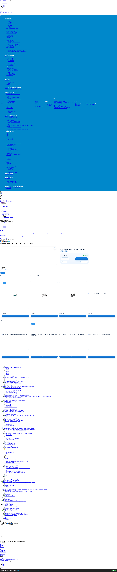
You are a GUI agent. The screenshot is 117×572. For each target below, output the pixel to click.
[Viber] (6, 241)
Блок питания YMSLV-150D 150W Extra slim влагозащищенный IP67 (6, 350)
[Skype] (8, 241)
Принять (114, 570)
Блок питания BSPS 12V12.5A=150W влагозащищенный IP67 (92, 350)
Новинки (9, 523)
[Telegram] (9, 241)
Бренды (1, 555)
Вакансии (1, 546)
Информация (2, 548)
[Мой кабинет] (0, 15)
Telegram (3, 565)
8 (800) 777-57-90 (3, 0)
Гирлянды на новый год (59, 233)
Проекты (1, 545)
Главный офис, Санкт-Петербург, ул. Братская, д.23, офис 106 (10, 559)
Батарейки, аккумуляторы (51, 233)
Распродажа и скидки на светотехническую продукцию (79, 233)
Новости (1, 544)
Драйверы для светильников (26, 236)
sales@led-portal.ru (4, 222)
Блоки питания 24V (13, 236)
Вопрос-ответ (2, 554)
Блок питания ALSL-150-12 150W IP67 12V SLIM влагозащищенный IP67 (63, 350)
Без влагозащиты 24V (3, 238)
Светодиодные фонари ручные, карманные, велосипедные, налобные (18, 233)
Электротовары (45, 233)
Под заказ (82, 258)
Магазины (2, 547)
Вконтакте (3, 562)
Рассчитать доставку (84, 261)
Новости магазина (15, 523)
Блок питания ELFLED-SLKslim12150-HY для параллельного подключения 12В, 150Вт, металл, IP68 (35, 350)
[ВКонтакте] (0, 241)
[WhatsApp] (7, 241)
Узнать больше (19, 570)
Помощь (1, 549)
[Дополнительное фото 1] (4, 268)
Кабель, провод (31, 233)
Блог (1, 553)
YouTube (4, 226)
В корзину (73, 356)
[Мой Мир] (3, 241)
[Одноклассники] (2, 241)
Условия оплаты (2, 550)
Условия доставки (3, 551)
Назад (5, 215)
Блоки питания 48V (19, 236)
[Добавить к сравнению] (55, 248)
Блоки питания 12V (7, 236)
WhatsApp (4, 227)
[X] (4, 241)
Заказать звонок (2, 202)
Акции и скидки (4, 523)
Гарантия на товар (3, 552)
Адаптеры (2, 236)
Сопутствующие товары (67, 233)
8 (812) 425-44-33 (3, 11)
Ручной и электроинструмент (38, 233)
